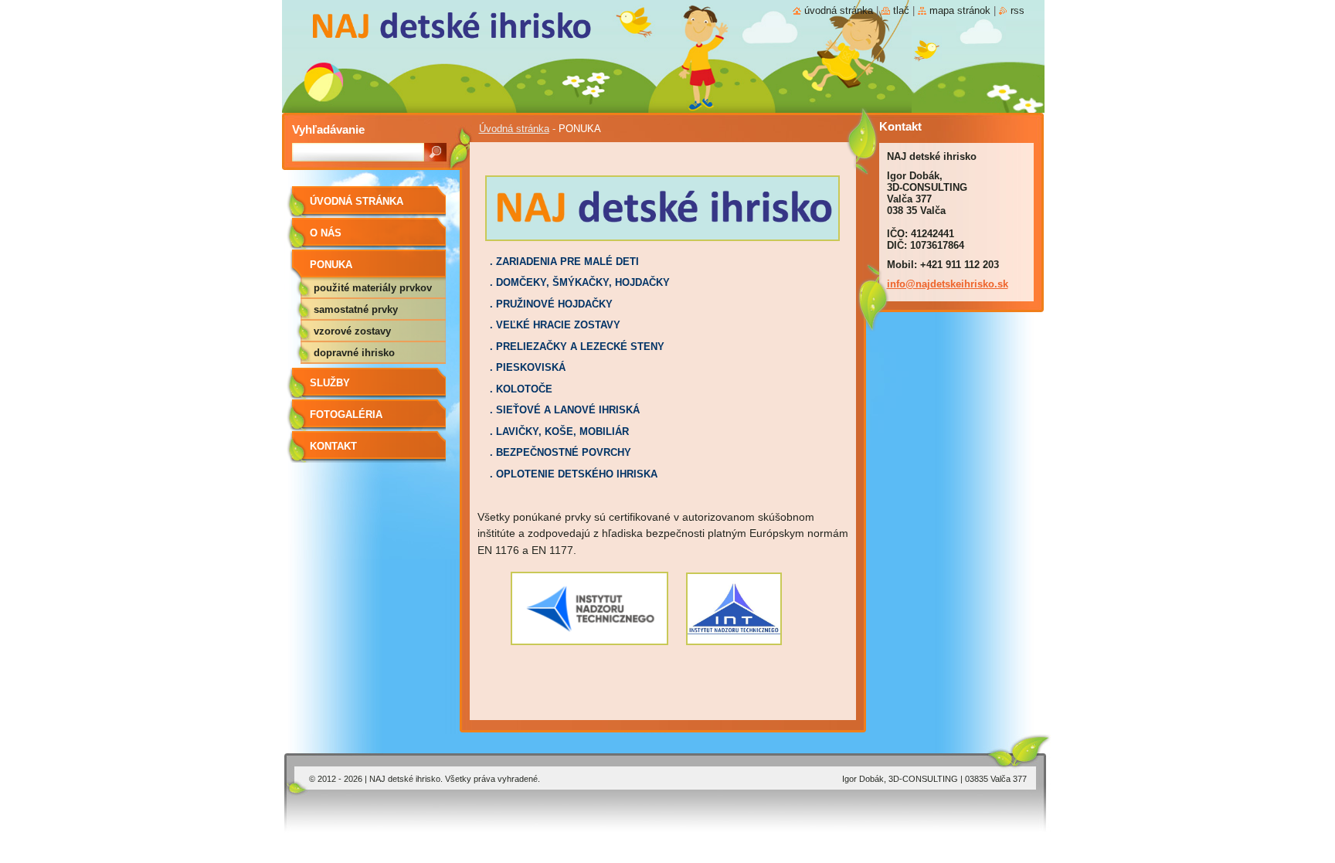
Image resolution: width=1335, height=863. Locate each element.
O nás (325, 233)
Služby (330, 383)
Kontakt (333, 446)
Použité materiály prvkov (373, 288)
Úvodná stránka (514, 128)
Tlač (901, 10)
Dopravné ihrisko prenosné (354, 355)
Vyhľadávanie (328, 129)
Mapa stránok (959, 10)
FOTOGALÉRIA (346, 414)
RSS (1017, 10)
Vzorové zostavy (352, 331)
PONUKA (331, 264)
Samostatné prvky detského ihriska (356, 312)
